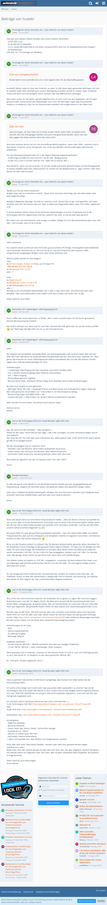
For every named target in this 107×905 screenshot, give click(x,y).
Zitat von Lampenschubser (23, 74)
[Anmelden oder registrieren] (97, 3)
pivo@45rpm (84, 865)
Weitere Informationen (86, 901)
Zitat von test (16, 126)
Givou (81, 821)
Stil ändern (101, 890)
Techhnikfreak (84, 846)
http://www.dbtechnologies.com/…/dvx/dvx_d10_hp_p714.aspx (50, 715)
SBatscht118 (84, 825)
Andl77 (82, 786)
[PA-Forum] (19, 3)
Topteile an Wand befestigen (92, 783)
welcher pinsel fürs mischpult (92, 844)
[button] (103, 3)
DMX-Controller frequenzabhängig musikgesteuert (87, 834)
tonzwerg (82, 802)
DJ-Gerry (82, 840)
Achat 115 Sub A (21, 282)
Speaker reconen (86, 799)
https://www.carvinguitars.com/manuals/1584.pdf (40, 617)
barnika (82, 796)
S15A (14, 280)
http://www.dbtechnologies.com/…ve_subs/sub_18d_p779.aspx (60, 704)
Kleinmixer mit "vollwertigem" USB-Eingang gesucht (34, 309)
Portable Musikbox (20, 475)
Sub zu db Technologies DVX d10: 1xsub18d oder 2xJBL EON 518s (40, 421)
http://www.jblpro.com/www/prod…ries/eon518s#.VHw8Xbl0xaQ (50, 709)
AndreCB (82, 856)
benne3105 (83, 828)
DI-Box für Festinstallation (91, 806)
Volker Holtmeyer (85, 809)
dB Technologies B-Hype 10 (21, 264)
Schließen (101, 901)
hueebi (14, 32)
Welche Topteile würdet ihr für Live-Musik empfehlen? (91, 791)
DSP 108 (20, 266)
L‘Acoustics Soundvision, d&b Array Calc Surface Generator (92, 851)
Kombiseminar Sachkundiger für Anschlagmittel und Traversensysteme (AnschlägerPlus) (18, 823)
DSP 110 (18, 269)
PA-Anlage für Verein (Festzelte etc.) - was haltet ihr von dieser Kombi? (42, 30)
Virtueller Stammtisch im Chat (18, 810)
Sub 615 (20, 285)
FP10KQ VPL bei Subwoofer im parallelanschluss (91, 817)
